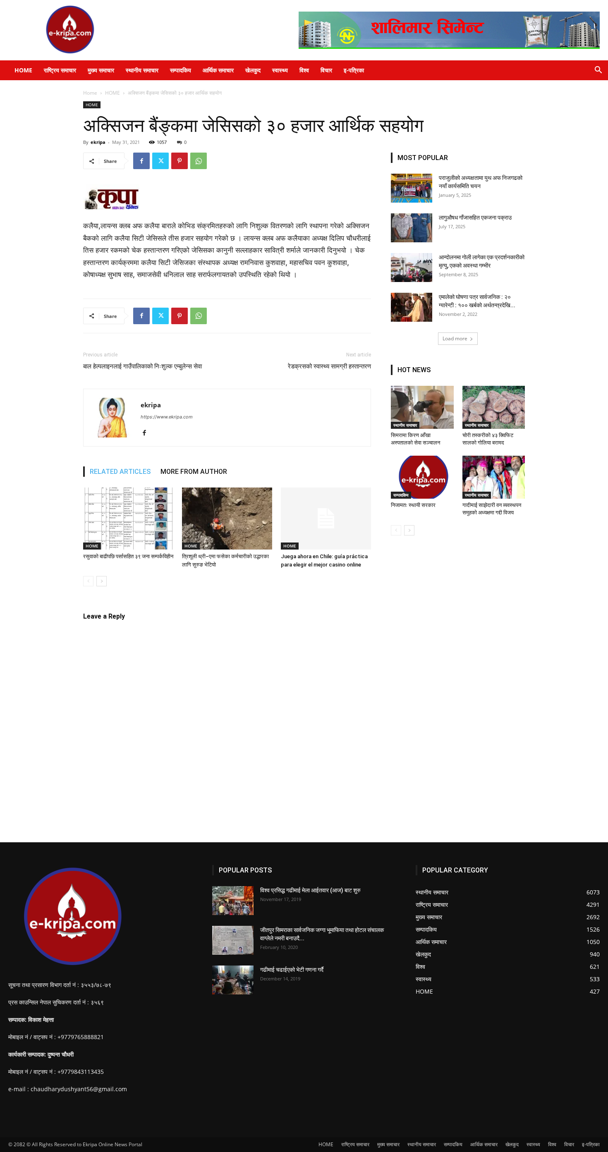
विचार (326, 70)
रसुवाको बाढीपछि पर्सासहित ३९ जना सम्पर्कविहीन (128, 556)
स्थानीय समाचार (142, 70)
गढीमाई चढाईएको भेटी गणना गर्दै (291, 969)
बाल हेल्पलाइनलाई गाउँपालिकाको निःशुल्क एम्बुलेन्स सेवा (142, 366)
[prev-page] (88, 581)
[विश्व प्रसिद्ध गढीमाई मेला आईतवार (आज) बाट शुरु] (233, 900)
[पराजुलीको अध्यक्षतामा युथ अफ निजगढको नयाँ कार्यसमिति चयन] (411, 188)
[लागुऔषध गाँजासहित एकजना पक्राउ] (411, 227)
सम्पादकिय (180, 70)
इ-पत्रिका (354, 70)
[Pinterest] (179, 161)
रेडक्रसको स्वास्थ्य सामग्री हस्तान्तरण (329, 366)
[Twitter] (160, 161)
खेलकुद (253, 70)
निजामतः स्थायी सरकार (414, 505)
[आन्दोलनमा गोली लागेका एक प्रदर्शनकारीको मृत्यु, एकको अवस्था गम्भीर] (411, 267)
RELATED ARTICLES (120, 472)
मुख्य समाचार (101, 70)
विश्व (304, 70)
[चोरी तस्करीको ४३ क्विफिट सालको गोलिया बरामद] (493, 407)
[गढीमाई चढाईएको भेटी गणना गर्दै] (233, 980)
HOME (23, 70)
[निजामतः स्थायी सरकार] (422, 477)
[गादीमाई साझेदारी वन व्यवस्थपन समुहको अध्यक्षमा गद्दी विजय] (493, 477)
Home (90, 92)
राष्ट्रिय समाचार (60, 70)
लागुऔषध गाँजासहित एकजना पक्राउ (475, 217)
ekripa (98, 142)
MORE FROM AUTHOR (193, 472)
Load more (455, 338)
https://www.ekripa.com (167, 417)
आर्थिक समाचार (218, 70)
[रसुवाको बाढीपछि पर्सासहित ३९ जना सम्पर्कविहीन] (128, 519)
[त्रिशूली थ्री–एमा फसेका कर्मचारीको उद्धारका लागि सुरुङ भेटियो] (227, 519)
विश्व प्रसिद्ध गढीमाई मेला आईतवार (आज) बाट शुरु (310, 890)
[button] (598, 71)
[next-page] (101, 581)
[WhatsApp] (198, 161)
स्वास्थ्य (280, 70)
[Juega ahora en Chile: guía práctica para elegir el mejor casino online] (326, 519)
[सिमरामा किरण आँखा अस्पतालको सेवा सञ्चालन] (422, 407)
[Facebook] (141, 161)
